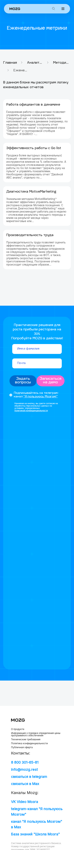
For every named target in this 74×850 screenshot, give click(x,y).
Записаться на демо (50, 380)
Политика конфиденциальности (29, 743)
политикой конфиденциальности (31, 411)
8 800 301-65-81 (24, 762)
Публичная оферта (22, 747)
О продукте (17, 729)
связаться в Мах (25, 784)
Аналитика (35, 62)
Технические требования (25, 739)
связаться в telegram (29, 776)
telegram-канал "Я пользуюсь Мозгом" (37, 811)
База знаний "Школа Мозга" (35, 834)
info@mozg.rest (24, 769)
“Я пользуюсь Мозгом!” (40, 396)
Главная (10, 62)
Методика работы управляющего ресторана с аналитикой (61, 62)
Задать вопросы (23, 380)
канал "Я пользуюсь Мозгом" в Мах (36, 824)
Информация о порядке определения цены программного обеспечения (35, 734)
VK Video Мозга (24, 802)
